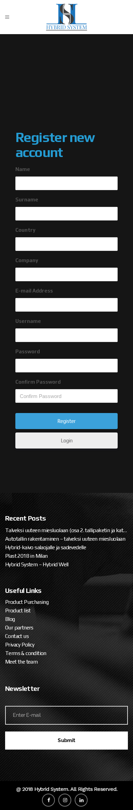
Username (28, 321)
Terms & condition (25, 653)
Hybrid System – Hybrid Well (37, 564)
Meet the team (21, 661)
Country (25, 230)
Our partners (19, 627)
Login (67, 440)
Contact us (17, 636)
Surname (26, 199)
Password (27, 351)
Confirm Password (38, 382)
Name (22, 169)
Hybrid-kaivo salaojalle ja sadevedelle (45, 547)
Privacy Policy (19, 644)
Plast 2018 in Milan (26, 556)
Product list (18, 610)
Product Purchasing (26, 602)
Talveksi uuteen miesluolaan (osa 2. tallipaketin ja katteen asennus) (66, 530)
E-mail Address (34, 291)
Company (26, 260)
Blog (10, 619)
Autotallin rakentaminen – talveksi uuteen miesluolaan (65, 539)
